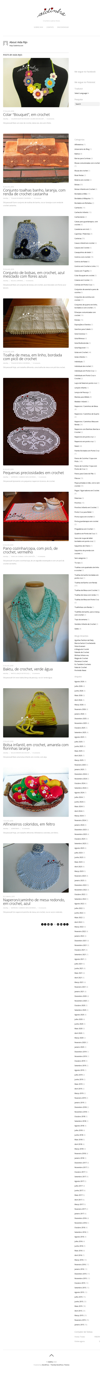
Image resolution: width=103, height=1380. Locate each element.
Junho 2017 (79, 1190)
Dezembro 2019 (81, 1052)
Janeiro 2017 (79, 1214)
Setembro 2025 (80, 732)
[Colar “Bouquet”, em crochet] (36, 107)
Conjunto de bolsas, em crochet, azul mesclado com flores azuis (33, 274)
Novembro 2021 (81, 945)
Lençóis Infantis (81, 388)
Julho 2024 (78, 797)
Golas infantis (80, 357)
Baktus (13, 673)
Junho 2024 (79, 802)
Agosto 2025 (79, 737)
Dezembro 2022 (81, 885)
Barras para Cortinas (82, 158)
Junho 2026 (79, 691)
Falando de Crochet (82, 652)
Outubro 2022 (80, 894)
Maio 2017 (78, 1195)
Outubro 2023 (80, 839)
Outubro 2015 (80, 1283)
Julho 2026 (78, 686)
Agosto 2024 (79, 792)
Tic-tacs (77, 563)
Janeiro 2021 (79, 991)
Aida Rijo (5, 119)
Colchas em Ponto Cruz (83, 285)
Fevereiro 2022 (80, 931)
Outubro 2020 (80, 1005)
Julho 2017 (78, 1186)
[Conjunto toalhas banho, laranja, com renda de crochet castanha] (36, 182)
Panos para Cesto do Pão (84, 474)
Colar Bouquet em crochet (20, 119)
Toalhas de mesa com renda (20, 363)
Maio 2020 (78, 1028)
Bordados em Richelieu (83, 203)
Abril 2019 (78, 1089)
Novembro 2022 (81, 890)
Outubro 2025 (80, 728)
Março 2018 (79, 1149)
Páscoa (77, 478)
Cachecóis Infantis (81, 212)
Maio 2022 (78, 917)
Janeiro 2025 (79, 769)
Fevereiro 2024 (80, 820)
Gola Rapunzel (80, 348)
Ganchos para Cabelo (83, 329)
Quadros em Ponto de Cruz (85, 533)
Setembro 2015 (80, 1288)
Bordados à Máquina (82, 198)
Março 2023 (79, 871)
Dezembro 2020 (81, 996)
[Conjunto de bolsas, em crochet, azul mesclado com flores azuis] (36, 265)
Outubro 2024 (80, 783)
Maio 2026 (78, 695)
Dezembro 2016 (81, 1218)
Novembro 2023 (81, 834)
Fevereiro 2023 (80, 876)
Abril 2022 (78, 922)
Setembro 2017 (80, 1177)
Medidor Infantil (81, 402)
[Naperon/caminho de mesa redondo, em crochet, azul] (36, 892)
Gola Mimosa (79, 338)
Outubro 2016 (80, 1227)
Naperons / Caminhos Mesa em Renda (23, 477)
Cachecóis (78, 208)
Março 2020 (79, 1038)
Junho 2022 (79, 913)
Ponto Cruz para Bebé (83, 512)
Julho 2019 (78, 1075)
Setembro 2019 (80, 1065)
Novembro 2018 (81, 1112)
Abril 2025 (78, 755)
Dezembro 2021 (81, 941)
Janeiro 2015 (79, 1325)
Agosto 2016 (79, 1237)
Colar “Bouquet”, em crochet (26, 114)
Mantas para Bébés (82, 397)
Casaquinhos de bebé (83, 252)
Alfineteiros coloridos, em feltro (29, 824)
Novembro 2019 (81, 1056)
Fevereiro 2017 (80, 1209)
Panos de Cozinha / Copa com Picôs (23, 556)
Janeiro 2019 (79, 1102)
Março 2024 (79, 816)
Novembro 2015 (81, 1278)
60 (48, 924)
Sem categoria (80, 558)
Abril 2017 (78, 1200)
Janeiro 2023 (79, 880)
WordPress (45, 1365)
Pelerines (78, 498)
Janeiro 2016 (79, 1269)
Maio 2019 (78, 1084)
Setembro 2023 (80, 843)
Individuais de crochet (83, 366)
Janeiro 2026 (79, 714)
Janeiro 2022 (79, 936)
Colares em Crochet (37, 119)
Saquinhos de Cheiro (82, 546)
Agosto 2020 (79, 1015)
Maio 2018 (78, 1139)
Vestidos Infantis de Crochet (85, 624)
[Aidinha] (51, 16)
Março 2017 (79, 1204)
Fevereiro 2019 (80, 1098)
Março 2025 (79, 760)
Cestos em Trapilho (82, 271)
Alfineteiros (15, 828)
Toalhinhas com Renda (83, 607)
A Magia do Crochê (82, 649)
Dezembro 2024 (81, 774)
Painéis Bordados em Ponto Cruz (87, 451)
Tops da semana (81, 619)
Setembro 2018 (80, 1121)
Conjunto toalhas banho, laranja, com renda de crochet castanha (34, 192)
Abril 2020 (78, 1033)
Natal (77, 446)
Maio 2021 (78, 973)
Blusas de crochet (81, 171)
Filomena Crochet (81, 661)
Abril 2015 (78, 1311)
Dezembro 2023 (81, 830)
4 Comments (37, 198)
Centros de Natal (81, 262)
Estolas (77, 320)
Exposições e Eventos (83, 324)
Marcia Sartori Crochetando (85, 643)
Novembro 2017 (81, 1167)
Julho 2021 (78, 964)
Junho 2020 (79, 1024)
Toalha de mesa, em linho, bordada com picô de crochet (32, 356)
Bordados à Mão (81, 194)
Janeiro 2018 (79, 1158)
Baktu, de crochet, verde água (28, 668)
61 (52, 924)
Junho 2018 (79, 1135)
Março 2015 (79, 1315)
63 (58, 924)
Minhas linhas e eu (82, 655)
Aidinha (50, 1362)
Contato (50, 27)
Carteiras (19, 281)
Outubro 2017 (80, 1172)
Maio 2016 (78, 1251)
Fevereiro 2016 (80, 1264)
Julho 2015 (78, 1297)
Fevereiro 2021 (80, 987)
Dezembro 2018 (81, 1107)
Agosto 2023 (79, 848)
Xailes (77, 629)
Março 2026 (79, 705)
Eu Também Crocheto (83, 664)
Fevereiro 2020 (80, 1042)
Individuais (79, 361)
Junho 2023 (79, 857)
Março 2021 (79, 982)
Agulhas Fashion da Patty (84, 640)
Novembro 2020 (81, 1001)
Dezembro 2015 (81, 1274)
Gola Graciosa (80, 334)
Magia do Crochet (81, 658)
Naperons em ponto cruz (84, 437)
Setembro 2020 (80, 1010)
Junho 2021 (79, 968)
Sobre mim (38, 27)
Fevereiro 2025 (80, 765)
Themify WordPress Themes (59, 1365)
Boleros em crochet (82, 180)
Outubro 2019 (80, 1061)
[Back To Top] (51, 1355)
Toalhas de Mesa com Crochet (86, 590)
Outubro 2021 (80, 950)
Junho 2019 (79, 1079)
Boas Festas (79, 175)
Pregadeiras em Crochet (84, 529)
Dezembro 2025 (81, 718)
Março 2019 (79, 1093)
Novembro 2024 (81, 779)
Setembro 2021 (80, 954)
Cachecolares (79, 217)
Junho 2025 (79, 746)
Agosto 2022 (79, 904)
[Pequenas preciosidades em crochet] (36, 465)
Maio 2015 (78, 1306)
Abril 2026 (78, 700)
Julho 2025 (78, 742)
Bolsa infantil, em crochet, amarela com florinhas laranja (36, 746)
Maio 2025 (78, 751)
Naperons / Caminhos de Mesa (86, 406)
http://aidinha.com (16, 45)
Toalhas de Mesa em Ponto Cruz (87, 599)
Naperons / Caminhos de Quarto (87, 414)
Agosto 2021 (79, 959)
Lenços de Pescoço (22, 673)
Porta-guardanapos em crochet (86, 521)
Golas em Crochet (81, 352)
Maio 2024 (78, 806)
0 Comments (50, 119)
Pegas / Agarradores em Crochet (87, 490)
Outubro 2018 (80, 1116)
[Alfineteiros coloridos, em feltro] (36, 816)
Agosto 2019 (79, 1070)
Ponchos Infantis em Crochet (85, 507)
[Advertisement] (89, 53)
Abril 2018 (78, 1144)
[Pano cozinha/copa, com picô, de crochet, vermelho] (36, 540)
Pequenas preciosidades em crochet (33, 472)
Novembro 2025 (81, 723)
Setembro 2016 (80, 1232)
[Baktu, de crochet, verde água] (36, 661)
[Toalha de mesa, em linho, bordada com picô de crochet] (36, 347)
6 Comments (36, 363)
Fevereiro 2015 (80, 1320)
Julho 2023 (78, 853)
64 (61, 924)
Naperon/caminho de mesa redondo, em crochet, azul (34, 901)
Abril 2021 (78, 978)
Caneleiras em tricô (82, 229)
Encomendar (63, 27)
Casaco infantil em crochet (84, 243)
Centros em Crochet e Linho (85, 266)
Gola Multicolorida (81, 343)
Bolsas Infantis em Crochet (20, 753)
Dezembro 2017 (81, 1163)
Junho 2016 (79, 1246)
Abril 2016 (78, 1255)
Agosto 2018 (79, 1126)
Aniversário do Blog (82, 149)
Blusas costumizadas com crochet (87, 163)
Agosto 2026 (79, 681)
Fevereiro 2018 (80, 1153)
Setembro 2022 (80, 899)
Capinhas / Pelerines (82, 234)
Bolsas (13, 281)
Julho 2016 (78, 1241)
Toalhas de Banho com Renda (21, 198)
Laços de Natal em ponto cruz (86, 383)
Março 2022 (79, 927)
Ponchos (78, 503)
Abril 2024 (78, 811)
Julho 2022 (78, 908)
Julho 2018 (78, 1130)
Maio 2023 (78, 862)
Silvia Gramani (80, 646)
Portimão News (80, 670)
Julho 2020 (78, 1019)
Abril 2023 (78, 867)
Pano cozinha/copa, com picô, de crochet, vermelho (30, 550)
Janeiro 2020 (79, 1047)
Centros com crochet (82, 257)
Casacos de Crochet (82, 248)
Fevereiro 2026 (80, 709)
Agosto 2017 (79, 1181)
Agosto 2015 (79, 1292)
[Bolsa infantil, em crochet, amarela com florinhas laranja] (36, 737)
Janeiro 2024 (79, 825)
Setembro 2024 (80, 788)
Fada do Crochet (81, 667)
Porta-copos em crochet (84, 517)
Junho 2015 (79, 1301)
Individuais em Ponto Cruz (84, 371)
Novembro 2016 (81, 1223)
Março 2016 (79, 1260)
